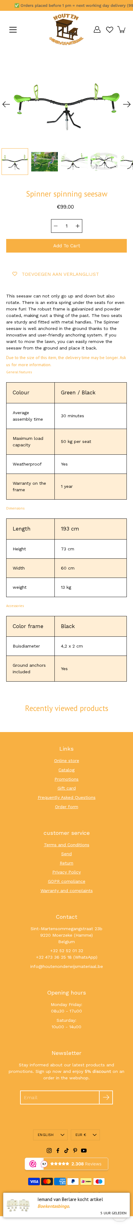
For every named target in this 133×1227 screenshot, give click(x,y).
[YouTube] (84, 1150)
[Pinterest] (75, 1150)
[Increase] (77, 226)
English (46, 1135)
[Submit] (106, 1097)
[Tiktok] (66, 1150)
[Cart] (122, 29)
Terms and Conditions (66, 844)
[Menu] (13, 29)
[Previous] (6, 104)
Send (66, 853)
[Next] (127, 104)
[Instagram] (49, 1150)
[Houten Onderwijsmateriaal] (66, 29)
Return (66, 863)
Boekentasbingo (53, 1206)
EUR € (80, 1135)
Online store (66, 760)
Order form (66, 806)
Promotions (66, 779)
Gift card (67, 788)
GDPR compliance (66, 881)
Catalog (66, 769)
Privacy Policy (66, 871)
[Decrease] (55, 226)
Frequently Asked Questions (67, 797)
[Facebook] (58, 1150)
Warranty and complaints (67, 890)
